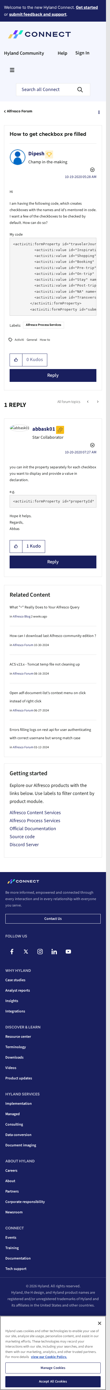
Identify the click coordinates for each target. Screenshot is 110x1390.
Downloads (14, 1057)
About (10, 1181)
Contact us (53, 918)
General (32, 340)
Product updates (18, 1078)
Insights (11, 1001)
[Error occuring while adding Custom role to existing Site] (88, 402)
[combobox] (53, 89)
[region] (53, 1353)
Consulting (14, 1124)
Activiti (19, 340)
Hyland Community (24, 53)
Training (12, 1248)
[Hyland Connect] (39, 34)
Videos (10, 1068)
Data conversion (18, 1135)
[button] (16, 360)
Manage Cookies (53, 1367)
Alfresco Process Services (43, 325)
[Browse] (12, 70)
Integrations (15, 1011)
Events (10, 1237)
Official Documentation (33, 828)
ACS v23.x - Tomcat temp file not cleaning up (45, 664)
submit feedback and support (37, 14)
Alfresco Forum (19, 111)
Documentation (18, 1258)
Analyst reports (17, 990)
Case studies (15, 980)
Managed (12, 1114)
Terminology (15, 1047)
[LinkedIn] (54, 951)
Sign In (82, 53)
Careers (11, 1170)
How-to (45, 340)
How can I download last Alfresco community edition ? (53, 636)
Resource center (18, 1036)
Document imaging (20, 1145)
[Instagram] (40, 951)
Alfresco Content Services (35, 812)
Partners (12, 1191)
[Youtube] (68, 951)
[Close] (99, 1323)
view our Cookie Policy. (49, 1357)
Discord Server (24, 844)
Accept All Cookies (53, 1381)
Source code (22, 836)
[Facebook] (11, 951)
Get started (87, 7)
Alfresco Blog (21, 616)
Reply (53, 375)
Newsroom (14, 1212)
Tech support (15, 1269)
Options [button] (98, 111)
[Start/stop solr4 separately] (97, 402)
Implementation (18, 1103)
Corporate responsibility (25, 1202)
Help (62, 53)
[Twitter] (25, 951)
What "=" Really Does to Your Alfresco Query (45, 607)
